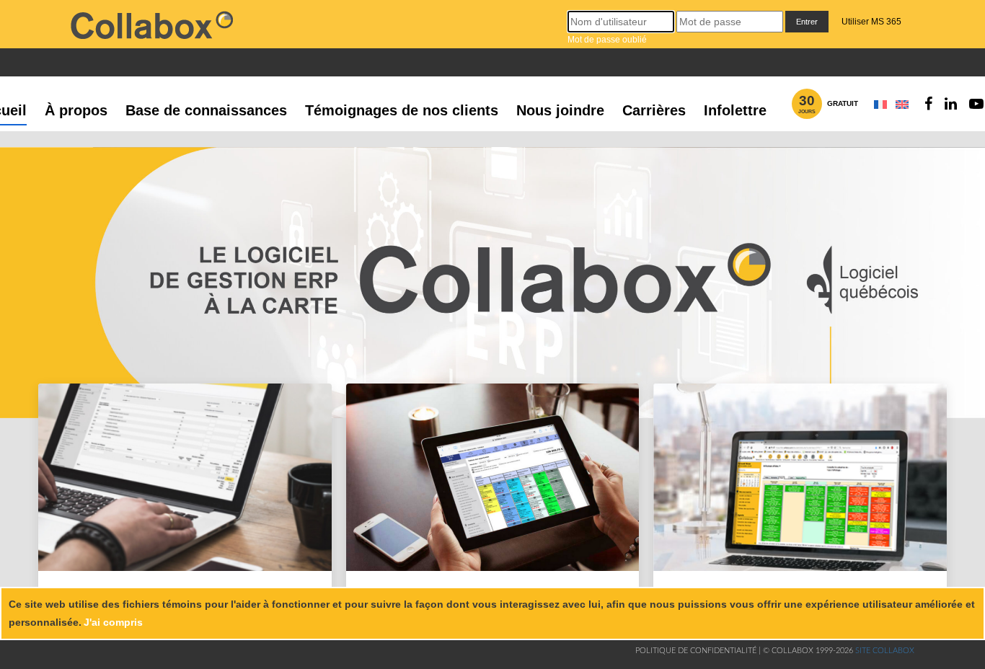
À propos (76, 110)
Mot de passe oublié (607, 40)
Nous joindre (560, 110)
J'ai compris (113, 622)
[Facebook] (928, 104)
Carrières (654, 110)
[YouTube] (976, 104)
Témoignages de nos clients (401, 110)
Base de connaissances (206, 110)
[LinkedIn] (951, 104)
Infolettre (735, 110)
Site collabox (884, 651)
